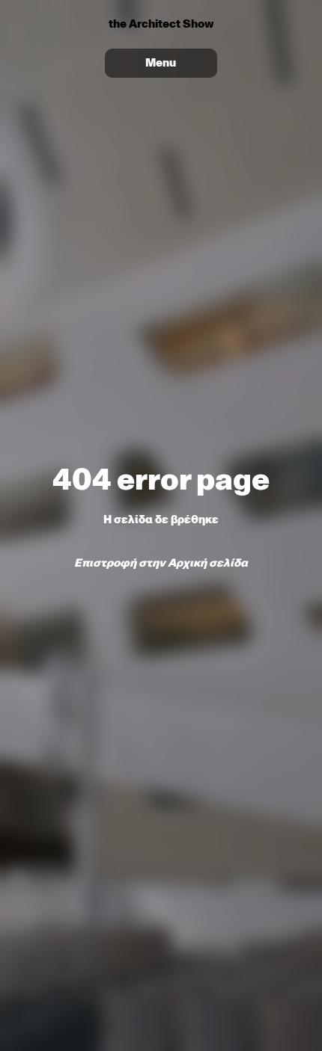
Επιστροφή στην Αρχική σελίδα (161, 563)
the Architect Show (161, 24)
